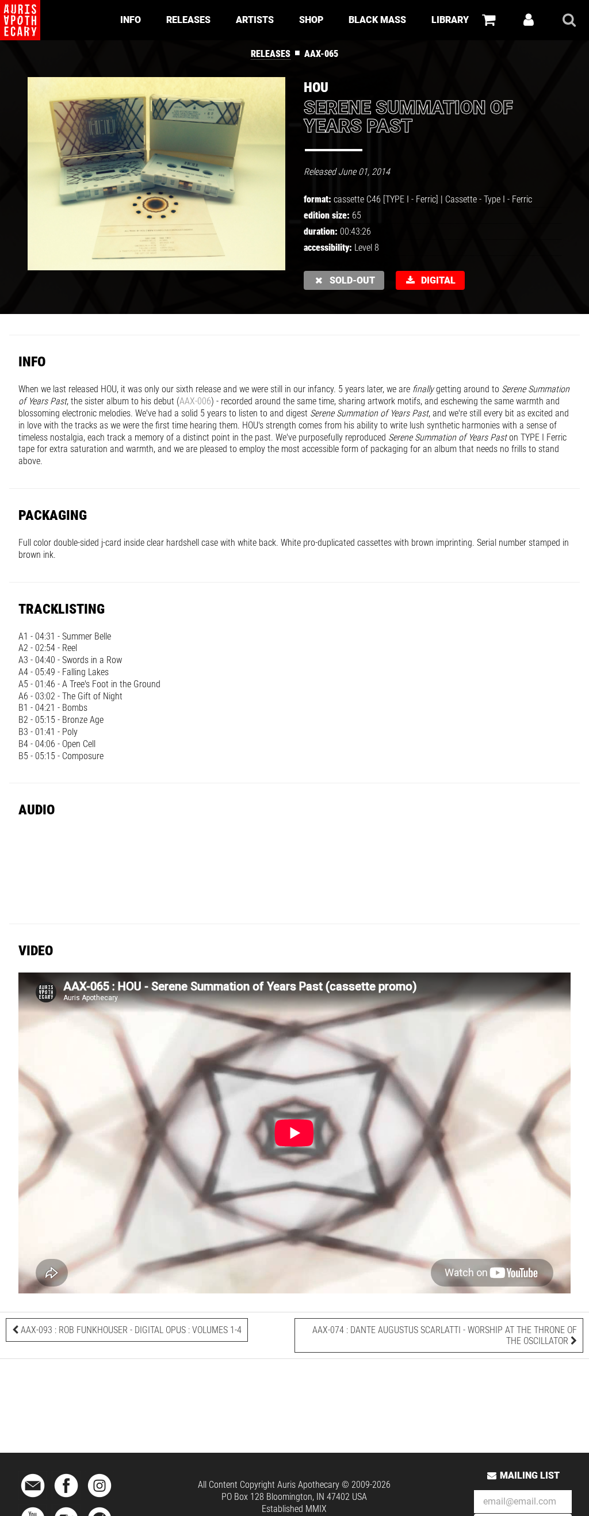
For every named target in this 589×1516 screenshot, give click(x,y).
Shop (311, 19)
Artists (255, 19)
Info (130, 19)
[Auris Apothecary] (20, 20)
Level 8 (366, 247)
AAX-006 (195, 401)
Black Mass (377, 19)
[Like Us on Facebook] (66, 1497)
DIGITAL (436, 280)
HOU (316, 87)
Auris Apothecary (308, 1484)
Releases (188, 19)
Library (450, 19)
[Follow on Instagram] (99, 1497)
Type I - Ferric (508, 199)
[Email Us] (32, 1497)
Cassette (461, 199)
